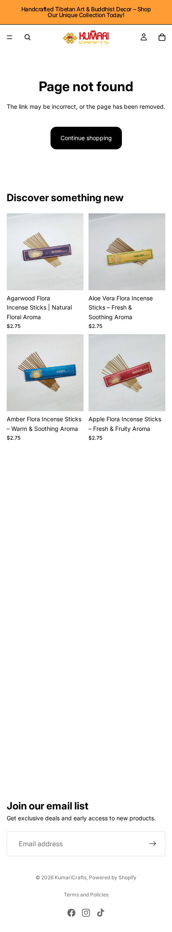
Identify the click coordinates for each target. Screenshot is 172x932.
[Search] (27, 37)
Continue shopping (86, 137)
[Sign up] (153, 844)
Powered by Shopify (113, 877)
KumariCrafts (70, 877)
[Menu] (9, 37)
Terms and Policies (86, 894)
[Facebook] (71, 913)
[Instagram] (86, 913)
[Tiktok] (101, 913)
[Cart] (162, 37)
